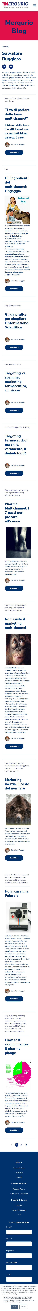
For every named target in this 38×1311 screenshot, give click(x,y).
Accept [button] (14, 1307)
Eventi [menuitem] (19, 1215)
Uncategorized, (10, 427)
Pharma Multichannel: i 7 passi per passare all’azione (17, 513)
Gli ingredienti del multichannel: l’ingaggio (16, 184)
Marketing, (20, 493)
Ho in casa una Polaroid (16, 893)
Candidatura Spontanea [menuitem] (19, 1193)
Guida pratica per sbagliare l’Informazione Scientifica (16, 321)
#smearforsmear (15, 305)
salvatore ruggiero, (19, 877)
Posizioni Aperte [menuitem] (19, 1189)
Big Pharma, (20, 1026)
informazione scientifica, (13, 1028)
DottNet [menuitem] (19, 1205)
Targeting (25, 427)
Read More (14, 152)
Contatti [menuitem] (19, 1177)
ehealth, (12, 605)
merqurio (24, 882)
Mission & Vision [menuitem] (19, 1168)
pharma (17, 495)
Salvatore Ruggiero (18, 144)
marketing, (13, 98)
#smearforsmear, (23, 98)
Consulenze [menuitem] (19, 1172)
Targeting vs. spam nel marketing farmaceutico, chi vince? (16, 382)
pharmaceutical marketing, (18, 490)
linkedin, (20, 763)
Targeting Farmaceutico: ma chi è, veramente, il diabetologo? (16, 445)
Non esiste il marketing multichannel (15, 623)
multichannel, (9, 495)
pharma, (19, 427)
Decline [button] (23, 1307)
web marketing (18, 1031)
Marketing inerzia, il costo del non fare (17, 784)
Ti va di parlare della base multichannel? (17, 114)
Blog (6, 169)
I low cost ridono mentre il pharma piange (16, 1046)
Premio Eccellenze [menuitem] (19, 1210)
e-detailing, (13, 763)
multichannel (9, 101)
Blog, (7, 98)
